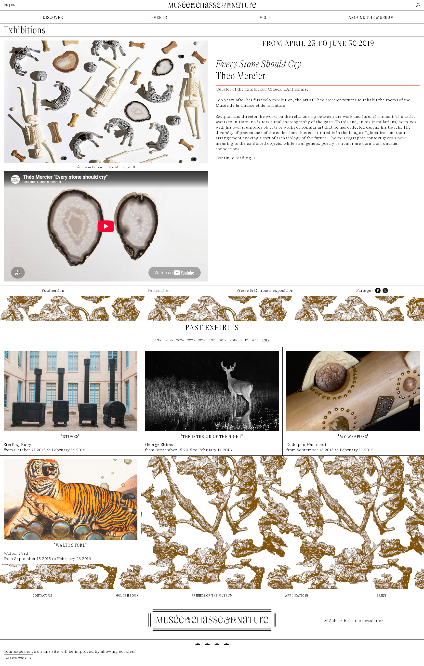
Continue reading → (235, 158)
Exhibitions (24, 30)
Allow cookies (18, 658)
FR (6, 5)
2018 (233, 340)
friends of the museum (212, 595)
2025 (169, 340)
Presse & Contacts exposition (264, 290)
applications (297, 595)
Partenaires (158, 290)
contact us (42, 595)
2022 (202, 340)
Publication (52, 290)
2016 (255, 340)
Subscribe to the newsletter (356, 620)
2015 (265, 340)
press (382, 595)
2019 (223, 340)
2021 (212, 340)
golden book (127, 595)
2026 (158, 340)
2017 (244, 340)
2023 (191, 340)
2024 (180, 340)
